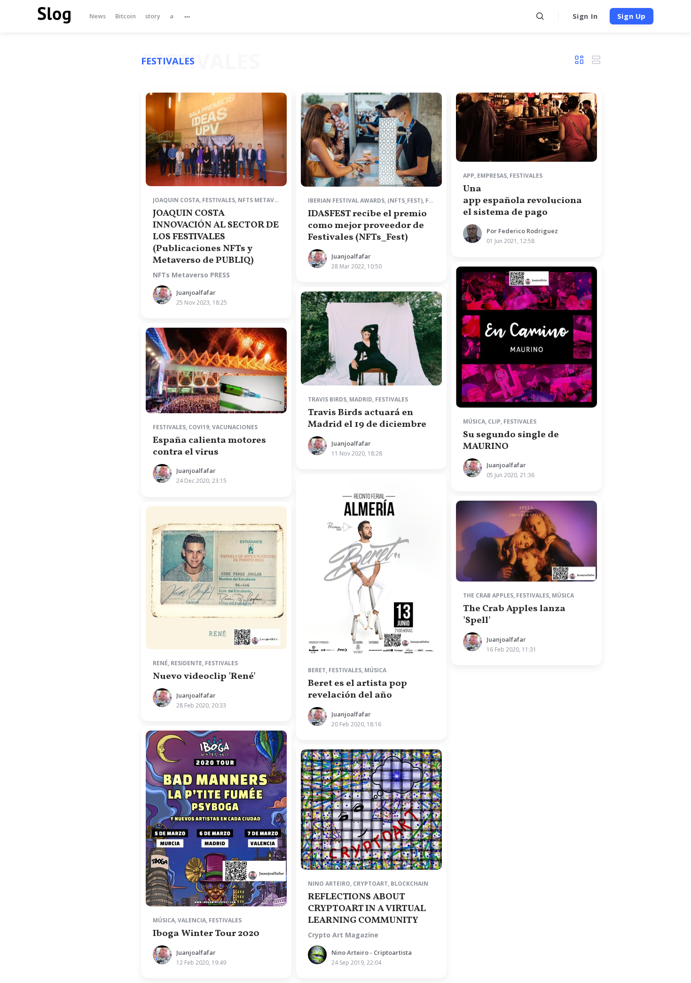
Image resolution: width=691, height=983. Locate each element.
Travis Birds (327, 399)
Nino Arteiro (329, 884)
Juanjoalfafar (196, 292)
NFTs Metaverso (263, 200)
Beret (317, 670)
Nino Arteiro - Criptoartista (371, 952)
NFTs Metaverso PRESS (191, 275)
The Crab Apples (488, 595)
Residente (186, 663)
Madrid (360, 399)
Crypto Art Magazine (343, 935)
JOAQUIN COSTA (176, 200)
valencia (192, 920)
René (160, 663)
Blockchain (409, 884)
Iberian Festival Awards (346, 200)
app (468, 176)
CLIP (494, 421)
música (474, 421)
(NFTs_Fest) (405, 200)
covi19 (198, 427)
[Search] (540, 16)
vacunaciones (235, 427)
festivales (218, 200)
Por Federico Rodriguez (522, 231)
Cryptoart (370, 884)
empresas (492, 176)
